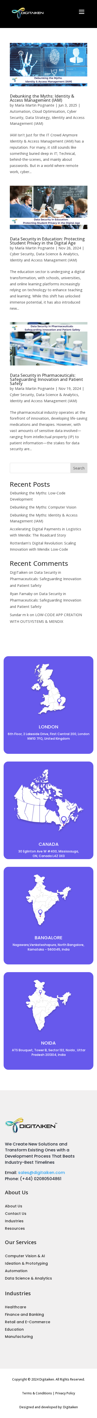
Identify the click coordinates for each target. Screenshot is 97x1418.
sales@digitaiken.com (41, 1173)
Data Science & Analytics (57, 253)
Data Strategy (37, 117)
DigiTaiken (19, 572)
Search (79, 468)
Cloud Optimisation (48, 111)
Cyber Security (22, 253)
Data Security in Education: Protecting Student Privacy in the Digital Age (47, 241)
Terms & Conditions (37, 1393)
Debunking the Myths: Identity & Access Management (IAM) (42, 98)
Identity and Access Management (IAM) (43, 260)
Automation (20, 111)
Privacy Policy (65, 1393)
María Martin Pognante (34, 105)
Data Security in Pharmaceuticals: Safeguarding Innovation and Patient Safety (46, 379)
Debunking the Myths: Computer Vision (43, 507)
